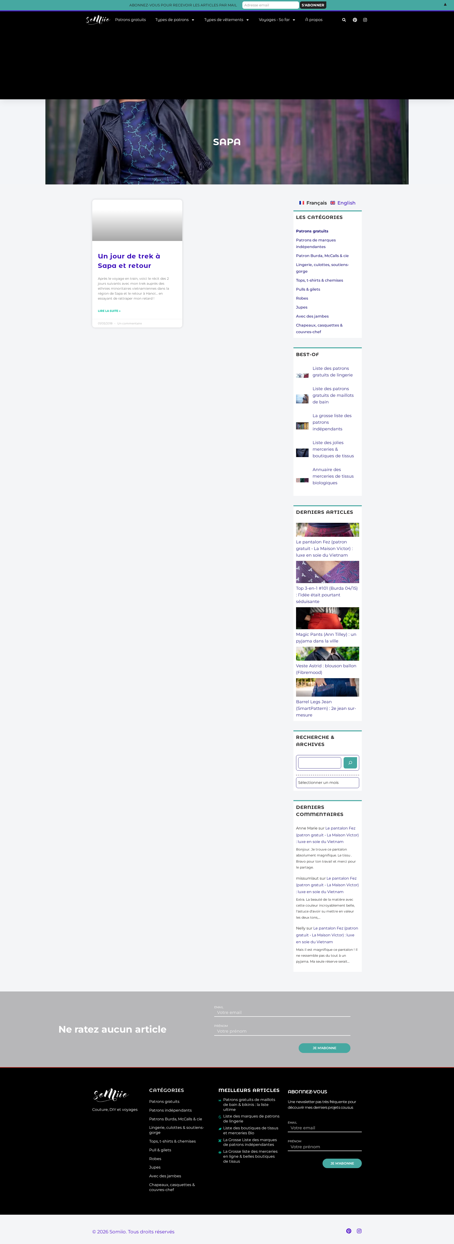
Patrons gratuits (130, 19)
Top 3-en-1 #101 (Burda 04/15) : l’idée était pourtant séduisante (327, 595)
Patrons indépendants (170, 1110)
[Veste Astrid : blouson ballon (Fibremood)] (327, 655)
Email (218, 1007)
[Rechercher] (350, 762)
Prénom (221, 1026)
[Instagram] (359, 1231)
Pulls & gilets (308, 289)
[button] (344, 20)
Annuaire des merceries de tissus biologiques (333, 476)
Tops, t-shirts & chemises (319, 280)
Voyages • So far (274, 19)
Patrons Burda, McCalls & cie (175, 1119)
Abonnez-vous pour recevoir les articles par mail (183, 5)
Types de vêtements (223, 19)
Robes (302, 298)
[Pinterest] (348, 1231)
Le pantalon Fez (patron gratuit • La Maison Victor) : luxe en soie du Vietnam (324, 548)
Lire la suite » (109, 311)
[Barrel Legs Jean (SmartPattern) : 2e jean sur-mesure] (327, 688)
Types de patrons (172, 19)
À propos (314, 19)
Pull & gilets (160, 1150)
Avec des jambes (312, 316)
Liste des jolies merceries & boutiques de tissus (333, 449)
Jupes (301, 307)
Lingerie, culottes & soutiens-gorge (176, 1130)
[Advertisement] (227, 64)
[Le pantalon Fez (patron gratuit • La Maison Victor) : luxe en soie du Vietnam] (327, 531)
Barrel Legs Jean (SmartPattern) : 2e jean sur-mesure (326, 708)
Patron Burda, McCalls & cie (322, 255)
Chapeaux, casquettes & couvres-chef (172, 1187)
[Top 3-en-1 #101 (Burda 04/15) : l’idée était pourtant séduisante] (327, 573)
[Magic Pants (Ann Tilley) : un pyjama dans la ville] (327, 619)
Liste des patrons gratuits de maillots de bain (333, 395)
